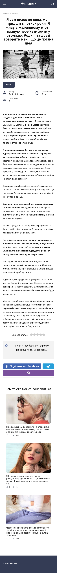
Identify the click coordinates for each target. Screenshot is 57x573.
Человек (29, 3)
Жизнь (8, 84)
